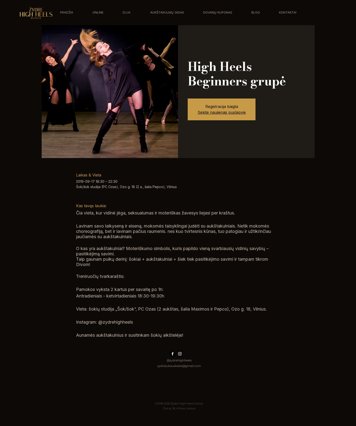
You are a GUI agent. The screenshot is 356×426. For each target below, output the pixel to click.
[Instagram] (180, 354)
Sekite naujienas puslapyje (222, 112)
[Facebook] (173, 354)
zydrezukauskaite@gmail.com (179, 366)
